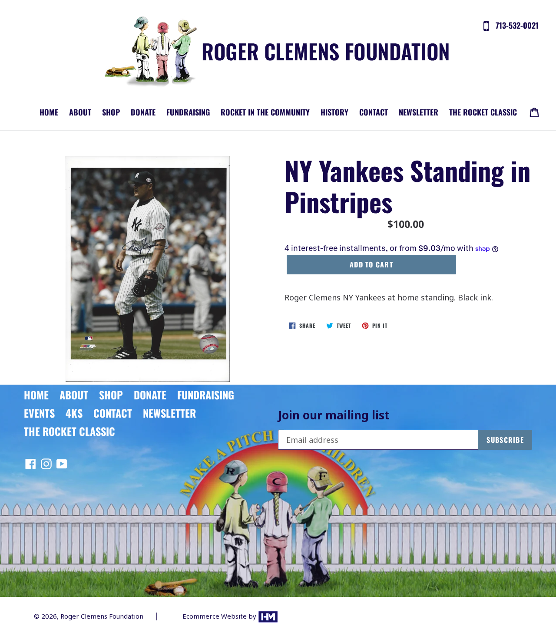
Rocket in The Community (265, 112)
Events (39, 413)
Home (49, 112)
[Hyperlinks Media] (268, 616)
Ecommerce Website (215, 616)
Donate (143, 112)
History (334, 112)
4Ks (74, 413)
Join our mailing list (334, 415)
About (80, 112)
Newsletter (418, 112)
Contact (373, 112)
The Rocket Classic (483, 112)
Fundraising (188, 112)
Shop (111, 112)
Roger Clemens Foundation (101, 616)
